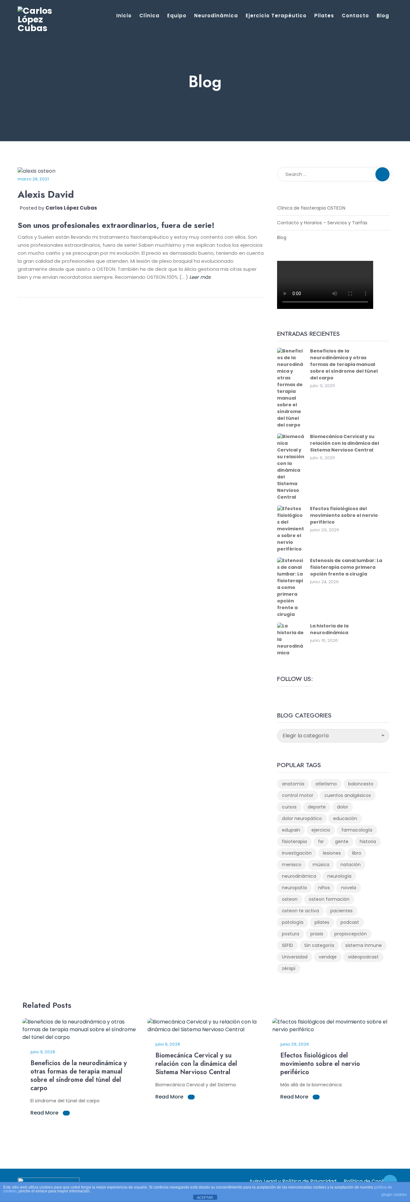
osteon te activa (300, 911)
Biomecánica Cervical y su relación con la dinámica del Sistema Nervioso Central (344, 443)
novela (348, 887)
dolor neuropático (302, 818)
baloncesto (360, 784)
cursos (289, 807)
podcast (349, 922)
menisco (291, 864)
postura (290, 934)
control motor (297, 795)
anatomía (293, 784)
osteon (290, 899)
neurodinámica (299, 876)
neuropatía (294, 887)
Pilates (324, 15)
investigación (297, 853)
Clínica (149, 15)
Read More (45, 1112)
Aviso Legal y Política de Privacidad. (293, 1181)
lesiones (332, 853)
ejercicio (320, 830)
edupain (291, 830)
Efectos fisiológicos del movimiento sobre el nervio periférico (344, 515)
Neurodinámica (216, 15)
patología (292, 922)
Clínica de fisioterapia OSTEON (311, 208)
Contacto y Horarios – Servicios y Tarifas (322, 223)
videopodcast (363, 957)
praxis (316, 934)
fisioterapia (294, 841)
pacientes (341, 911)
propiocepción (350, 934)
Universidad (295, 957)
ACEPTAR (205, 1197)
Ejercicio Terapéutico (276, 15)
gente (341, 841)
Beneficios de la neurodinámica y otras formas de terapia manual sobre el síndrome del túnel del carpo (344, 364)
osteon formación (329, 899)
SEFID (287, 945)
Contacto (355, 15)
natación (350, 864)
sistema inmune (363, 945)
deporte (317, 807)
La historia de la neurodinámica (329, 629)
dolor (342, 807)
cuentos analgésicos (347, 795)
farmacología (356, 830)
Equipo (176, 15)
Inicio (124, 15)
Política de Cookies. (368, 1181)
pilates (322, 922)
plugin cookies (394, 1194)
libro (356, 853)
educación (345, 818)
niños (324, 887)
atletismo (326, 784)
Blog (383, 15)
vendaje (328, 957)
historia (368, 841)
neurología (339, 876)
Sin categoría (319, 945)
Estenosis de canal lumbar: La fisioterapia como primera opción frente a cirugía (346, 567)
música (321, 864)
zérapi (288, 968)
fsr (321, 841)
